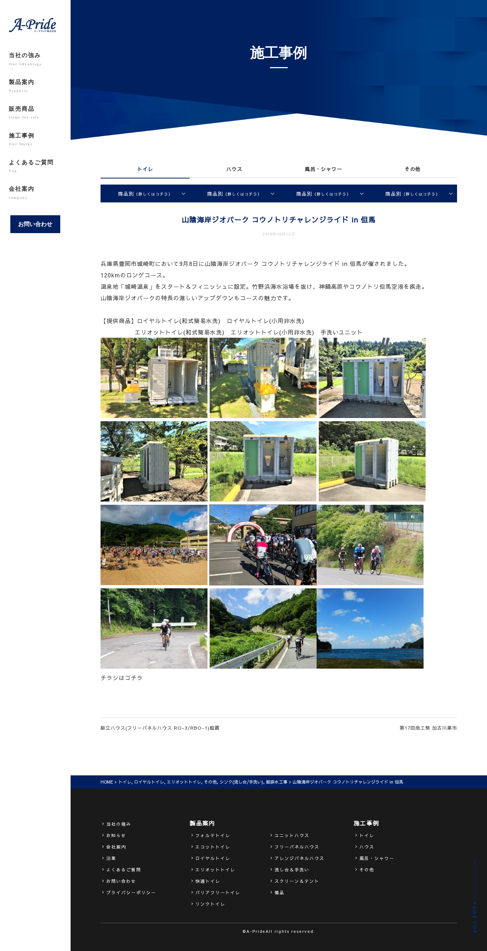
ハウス (234, 168)
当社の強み (25, 59)
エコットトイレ (212, 847)
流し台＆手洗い (292, 869)
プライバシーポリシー (131, 892)
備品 (279, 892)
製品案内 (22, 85)
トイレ (145, 168)
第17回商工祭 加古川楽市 (428, 728)
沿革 (111, 858)
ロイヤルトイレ (149, 782)
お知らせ (116, 835)
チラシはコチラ (122, 677)
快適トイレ (207, 881)
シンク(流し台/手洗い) (241, 782)
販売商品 (24, 112)
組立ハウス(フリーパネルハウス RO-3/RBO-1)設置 (160, 728)
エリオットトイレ (184, 782)
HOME (107, 782)
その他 (413, 168)
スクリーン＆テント (297, 881)
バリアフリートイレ (217, 892)
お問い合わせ (35, 224)
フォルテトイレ (212, 835)
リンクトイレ (210, 904)
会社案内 (22, 192)
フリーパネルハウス (297, 847)
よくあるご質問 (31, 166)
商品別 (145, 193)
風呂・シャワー (323, 168)
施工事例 (22, 139)
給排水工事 (276, 782)
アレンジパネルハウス (299, 858)
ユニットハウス (292, 835)
